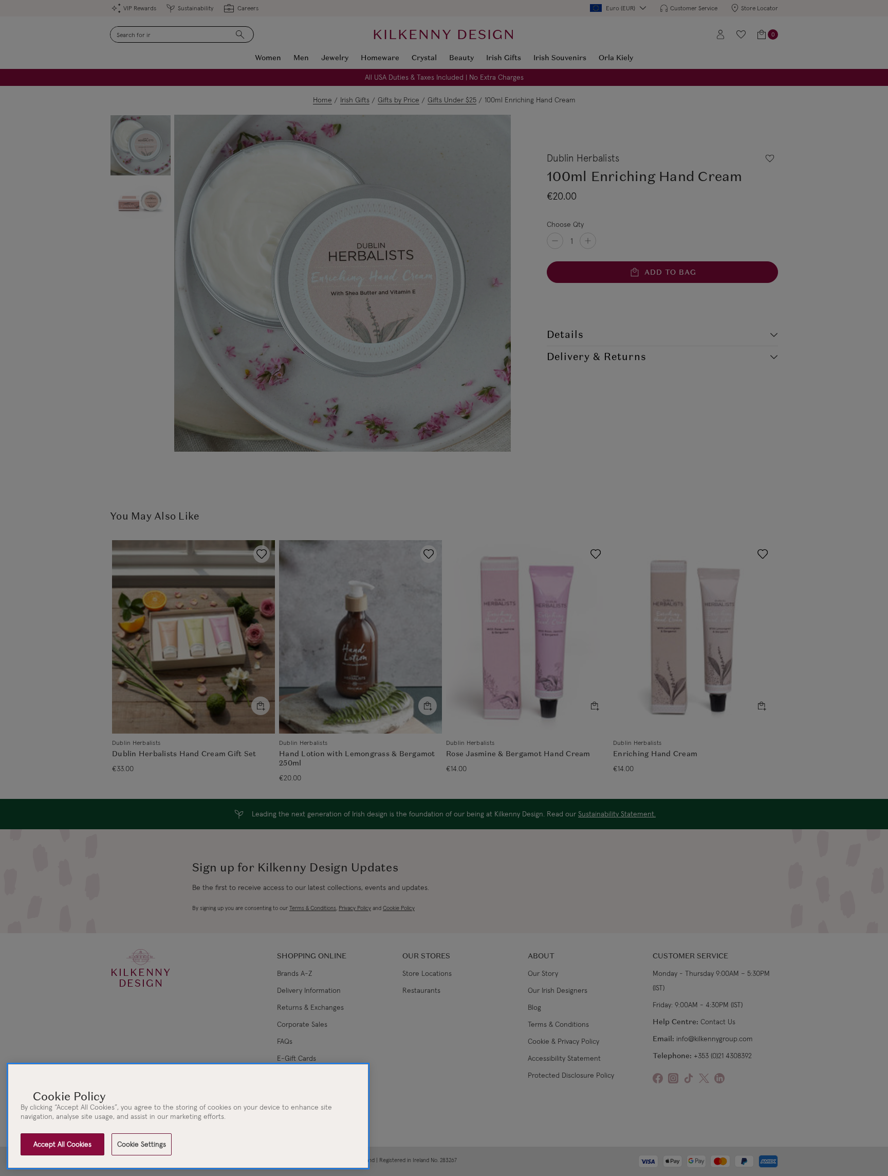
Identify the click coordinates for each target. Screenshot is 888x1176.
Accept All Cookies (62, 1144)
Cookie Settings (141, 1144)
